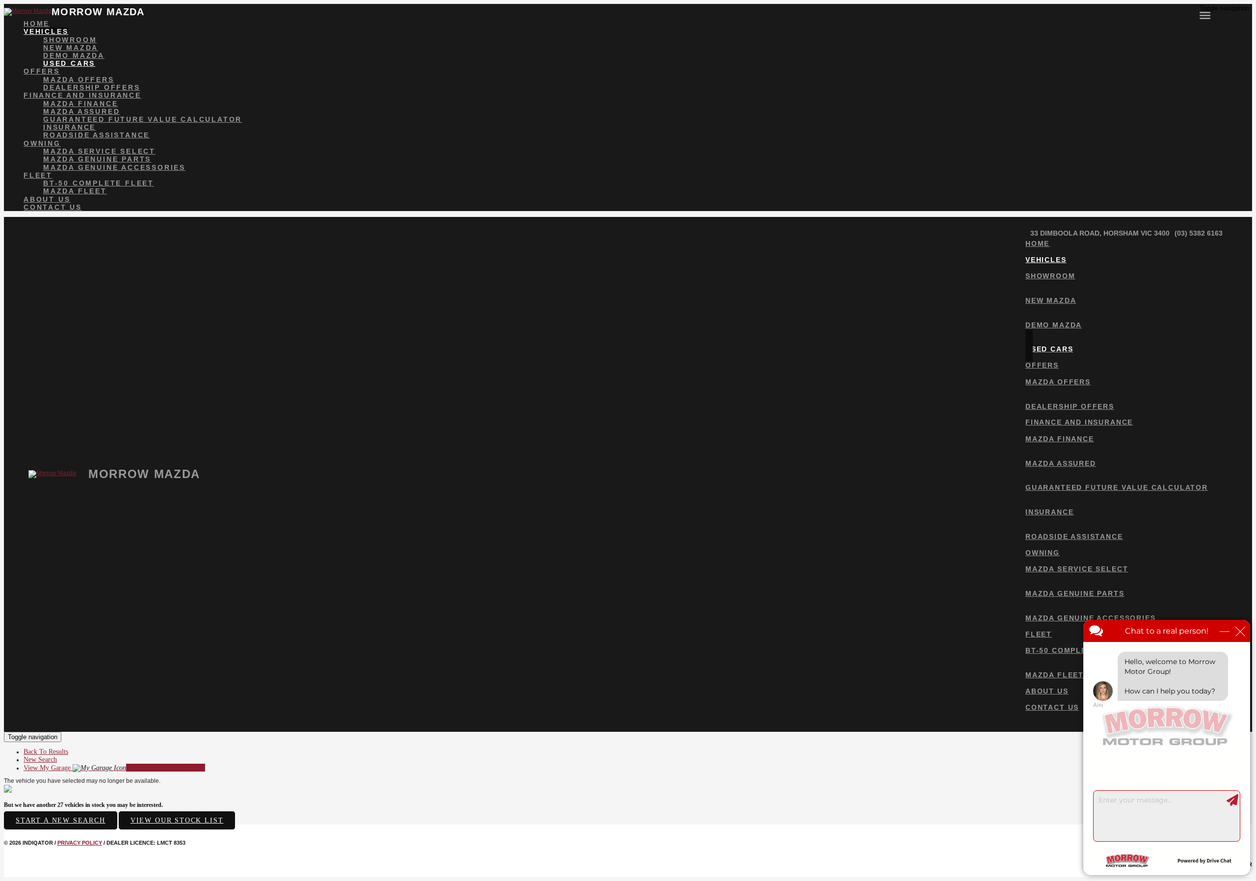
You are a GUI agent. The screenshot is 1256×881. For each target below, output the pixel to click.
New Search (40, 759)
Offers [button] (42, 71)
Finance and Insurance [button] (82, 95)
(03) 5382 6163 (1199, 233)
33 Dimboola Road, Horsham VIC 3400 (1100, 233)
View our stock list (177, 820)
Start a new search (60, 820)
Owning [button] (42, 143)
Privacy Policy (79, 843)
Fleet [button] (38, 175)
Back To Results (46, 751)
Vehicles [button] (46, 31)
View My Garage (114, 768)
